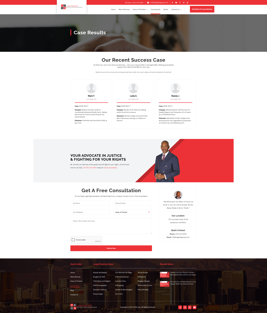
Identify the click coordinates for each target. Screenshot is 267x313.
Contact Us (74, 295)
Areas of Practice (76, 281)
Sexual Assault (143, 272)
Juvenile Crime (120, 281)
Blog (72, 290)
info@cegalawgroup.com (181, 237)
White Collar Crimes (145, 285)
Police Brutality (143, 290)
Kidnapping (119, 285)
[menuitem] (112, 9)
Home (72, 272)
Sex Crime (119, 294)
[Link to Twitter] (190, 307)
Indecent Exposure (122, 277)
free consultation (111, 168)
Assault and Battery (100, 272)
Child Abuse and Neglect (101, 281)
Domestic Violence (99, 290)
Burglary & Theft (99, 277)
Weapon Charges (144, 281)
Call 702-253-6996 (89, 168)
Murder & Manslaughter (123, 290)
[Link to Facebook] (180, 307)
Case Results (74, 286)
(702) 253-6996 (180, 234)
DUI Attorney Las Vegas (123, 272)
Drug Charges (98, 294)
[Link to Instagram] (185, 307)
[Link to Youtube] (194, 307)
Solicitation (142, 277)
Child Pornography (100, 285)
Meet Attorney (75, 277)
